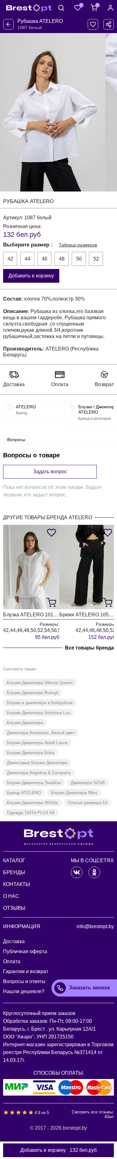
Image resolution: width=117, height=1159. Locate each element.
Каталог (14, 860)
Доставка (14, 384)
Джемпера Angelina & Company (39, 772)
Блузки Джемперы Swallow (34, 782)
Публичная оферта (25, 951)
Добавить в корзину (31, 275)
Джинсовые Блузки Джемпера (37, 762)
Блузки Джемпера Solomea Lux (38, 712)
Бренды (14, 872)
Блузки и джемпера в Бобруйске (40, 702)
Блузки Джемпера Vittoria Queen (40, 682)
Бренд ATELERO (24, 792)
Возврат (104, 384)
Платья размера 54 (88, 802)
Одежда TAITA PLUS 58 (31, 812)
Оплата (59, 384)
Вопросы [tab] (16, 439)
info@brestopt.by (95, 926)
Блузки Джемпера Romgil (32, 692)
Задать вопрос (50, 471)
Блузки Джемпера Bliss (74, 792)
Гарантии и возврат (25, 971)
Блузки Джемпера (25, 722)
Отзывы (14, 908)
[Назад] (8, 24)
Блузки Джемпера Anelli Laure (37, 742)
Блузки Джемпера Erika (30, 752)
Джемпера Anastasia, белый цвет (41, 732)
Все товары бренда (89, 647)
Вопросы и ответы (24, 981)
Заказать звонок (89, 987)
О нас (11, 896)
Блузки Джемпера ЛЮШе (32, 802)
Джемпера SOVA (88, 782)
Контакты (16, 884)
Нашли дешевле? (23, 991)
